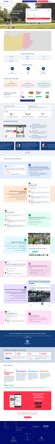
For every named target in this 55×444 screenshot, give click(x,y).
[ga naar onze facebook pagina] (25, 434)
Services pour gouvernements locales (29, 1)
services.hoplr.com (7, 97)
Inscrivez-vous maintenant (27, 417)
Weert (43, 58)
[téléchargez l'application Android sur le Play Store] (7, 20)
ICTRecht (30, 337)
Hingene (11, 58)
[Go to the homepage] (6, 1)
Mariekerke (27, 58)
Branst (43, 56)
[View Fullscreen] (4, 35)
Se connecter (43, 1)
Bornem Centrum (11, 56)
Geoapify (45, 50)
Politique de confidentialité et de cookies (20, 427)
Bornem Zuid (27, 56)
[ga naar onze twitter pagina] (27, 434)
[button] (4, 32)
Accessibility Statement (18, 430)
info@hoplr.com (46, 427)
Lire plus (5, 108)
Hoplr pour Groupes (6, 427)
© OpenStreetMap (49, 50)
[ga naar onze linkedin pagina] (29, 434)
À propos (11, 1)
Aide (16, 424)
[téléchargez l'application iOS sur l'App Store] (15, 20)
